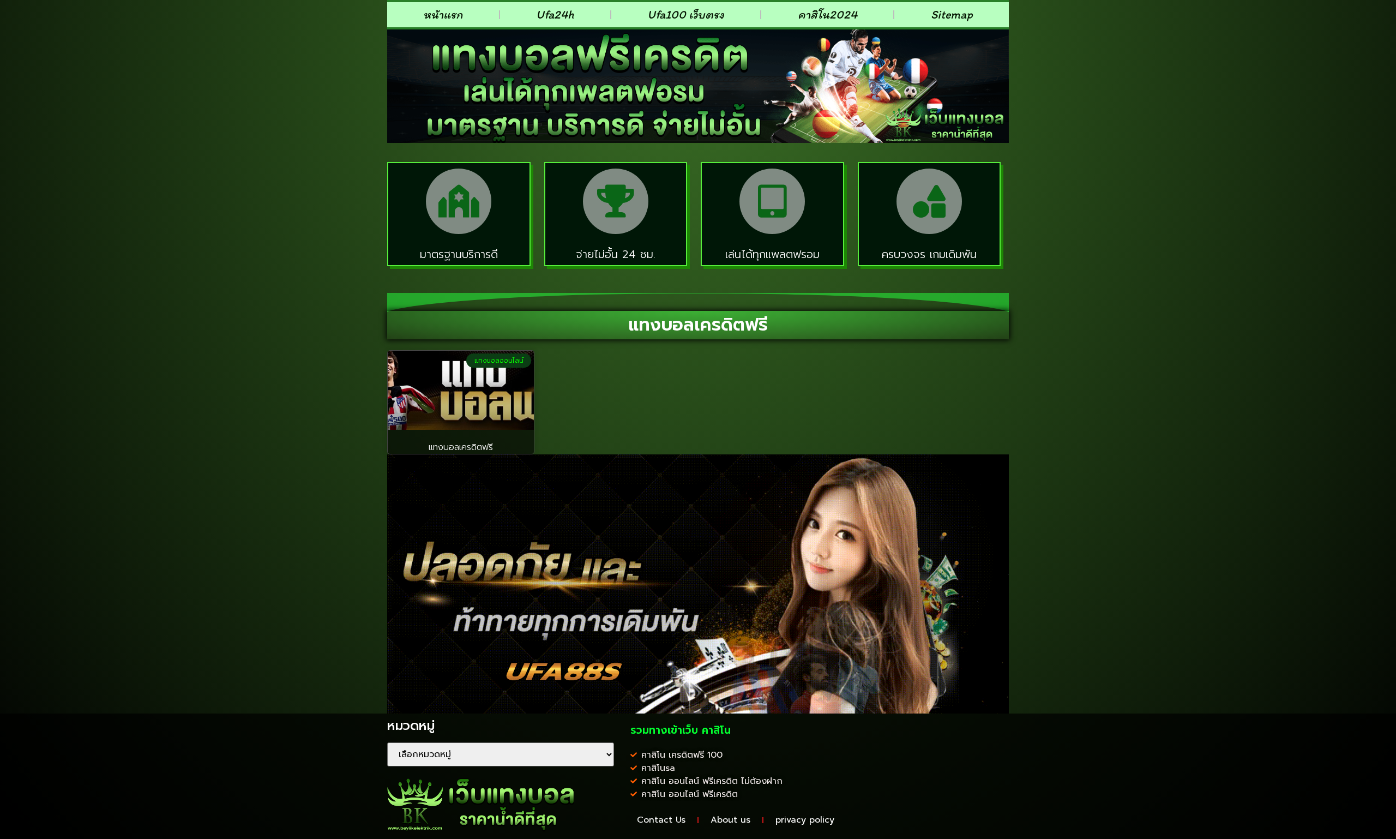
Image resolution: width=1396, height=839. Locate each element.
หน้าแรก (442, 14)
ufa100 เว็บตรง (685, 14)
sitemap (952, 14)
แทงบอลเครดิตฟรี (461, 447)
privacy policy (804, 819)
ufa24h (555, 14)
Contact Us (661, 819)
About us (730, 819)
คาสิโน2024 (827, 14)
